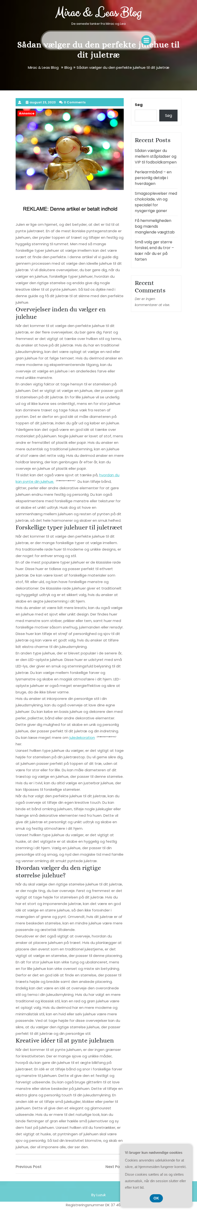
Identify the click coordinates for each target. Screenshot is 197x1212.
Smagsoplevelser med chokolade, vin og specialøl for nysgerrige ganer (156, 202)
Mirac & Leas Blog (98, 13)
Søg (139, 104)
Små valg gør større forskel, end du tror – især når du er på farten (154, 250)
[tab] (146, 40)
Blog (68, 67)
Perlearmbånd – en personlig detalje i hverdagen (153, 177)
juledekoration (82, 737)
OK (156, 1198)
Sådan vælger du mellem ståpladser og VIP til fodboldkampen (156, 156)
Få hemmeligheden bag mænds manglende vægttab (155, 226)
